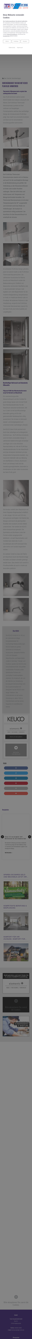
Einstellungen (16, 41)
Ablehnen (7, 41)
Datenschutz (12, 47)
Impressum (20, 47)
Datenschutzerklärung (12, 34)
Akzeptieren (25, 41)
